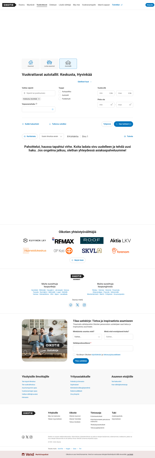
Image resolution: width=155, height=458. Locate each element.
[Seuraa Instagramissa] (84, 305)
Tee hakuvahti (116, 381)
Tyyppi (61, 88)
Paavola (106, 292)
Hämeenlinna (44, 294)
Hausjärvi (50, 290)
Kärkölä (64, 292)
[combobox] (38, 93)
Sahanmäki (115, 292)
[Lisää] (53, 109)
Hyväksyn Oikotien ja (98, 355)
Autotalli (65, 95)
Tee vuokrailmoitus (28, 385)
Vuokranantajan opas (29, 391)
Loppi (59, 292)
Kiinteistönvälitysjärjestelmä (80, 388)
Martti (102, 294)
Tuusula (36, 292)
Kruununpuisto (119, 294)
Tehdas (94, 290)
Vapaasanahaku (29, 104)
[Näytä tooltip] (36, 104)
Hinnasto (25, 397)
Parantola (115, 290)
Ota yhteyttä (74, 394)
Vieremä (108, 290)
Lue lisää (130, 454)
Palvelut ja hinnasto (77, 381)
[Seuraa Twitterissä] (77, 305)
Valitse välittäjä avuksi (30, 394)
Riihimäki (42, 290)
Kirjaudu (150, 5)
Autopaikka (66, 91)
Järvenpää (59, 290)
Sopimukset (74, 385)
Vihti (51, 294)
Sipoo (57, 294)
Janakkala (63, 294)
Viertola (101, 290)
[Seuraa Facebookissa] (71, 305)
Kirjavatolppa (97, 292)
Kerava (66, 290)
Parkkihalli (66, 99)
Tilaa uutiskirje (81, 361)
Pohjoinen (108, 294)
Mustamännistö (92, 294)
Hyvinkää (34, 290)
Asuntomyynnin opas (29, 388)
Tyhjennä (107, 124)
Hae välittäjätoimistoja (119, 385)
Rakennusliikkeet (76, 391)
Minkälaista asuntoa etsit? (83, 331)
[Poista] (39, 99)
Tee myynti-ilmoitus (28, 381)
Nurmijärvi (43, 292)
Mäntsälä (52, 292)
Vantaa (35, 294)
